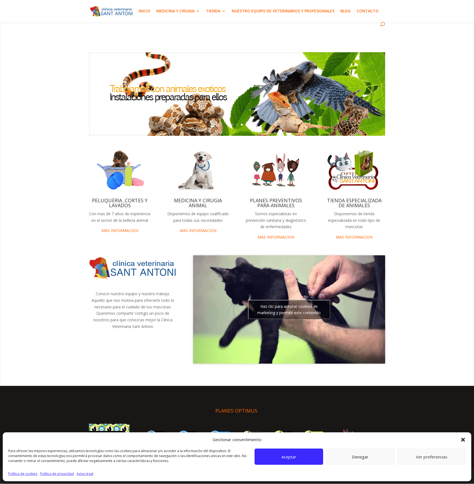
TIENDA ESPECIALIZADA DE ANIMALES (354, 203)
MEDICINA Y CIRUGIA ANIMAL (198, 203)
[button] (463, 439)
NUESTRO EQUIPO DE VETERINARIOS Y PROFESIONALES (283, 11)
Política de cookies (22, 473)
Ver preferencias (431, 457)
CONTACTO (368, 11)
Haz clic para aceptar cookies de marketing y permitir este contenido (289, 309)
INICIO (144, 11)
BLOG (345, 11)
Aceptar (288, 457)
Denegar (360, 457)
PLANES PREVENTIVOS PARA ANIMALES (276, 203)
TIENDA (213, 11)
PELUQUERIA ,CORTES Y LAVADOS (120, 203)
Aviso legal (85, 473)
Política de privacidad (57, 473)
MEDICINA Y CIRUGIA (175, 11)
